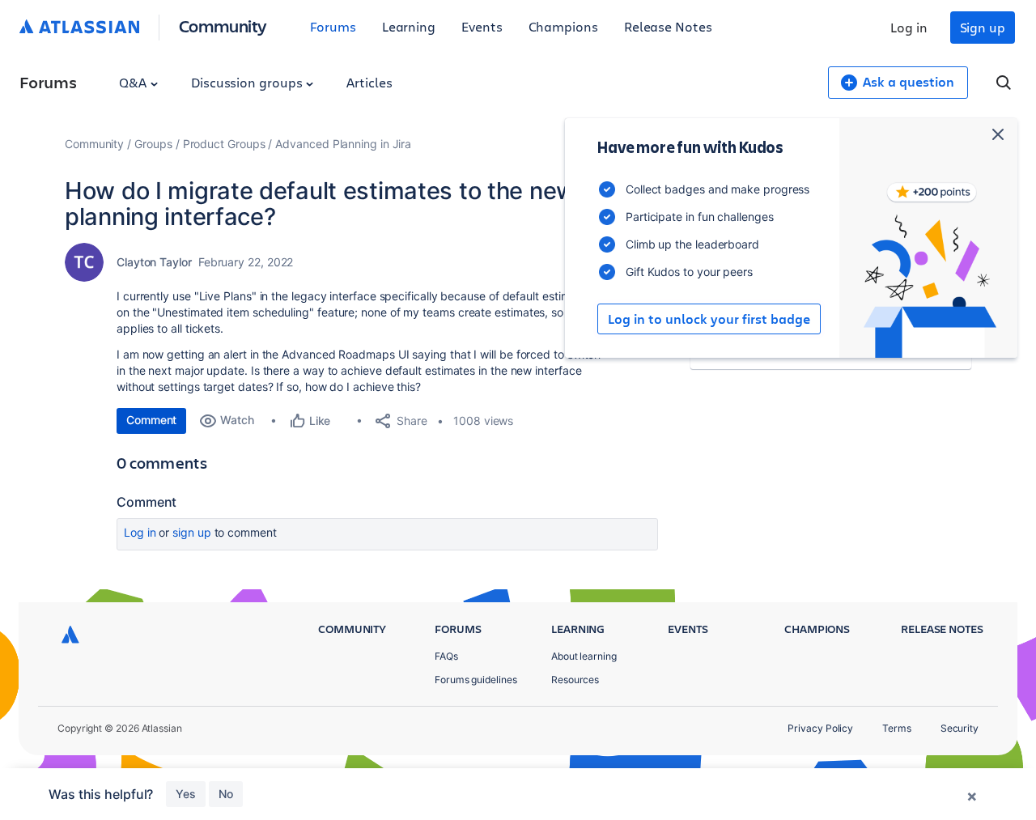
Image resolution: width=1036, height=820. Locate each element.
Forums (333, 26)
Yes (186, 794)
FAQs (446, 656)
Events (482, 26)
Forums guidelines (476, 679)
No (226, 794)
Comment (151, 420)
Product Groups (224, 144)
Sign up (982, 27)
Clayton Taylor (154, 262)
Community (223, 25)
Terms (896, 728)
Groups (153, 144)
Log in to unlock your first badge (709, 319)
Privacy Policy (820, 728)
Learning (408, 26)
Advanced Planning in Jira (343, 144)
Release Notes (668, 26)
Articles (369, 82)
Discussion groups (248, 82)
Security (959, 728)
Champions (563, 26)
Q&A (134, 82)
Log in (909, 27)
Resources (575, 679)
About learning (584, 656)
